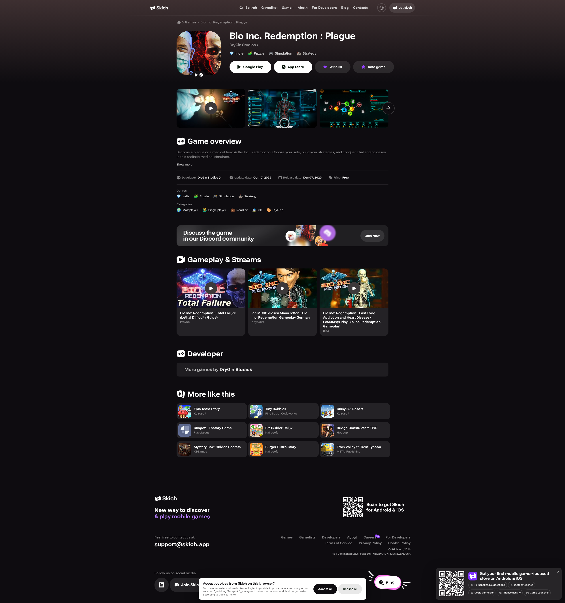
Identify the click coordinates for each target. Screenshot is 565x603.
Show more (184, 164)
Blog (345, 8)
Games (287, 8)
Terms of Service (338, 543)
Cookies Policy (227, 594)
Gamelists (269, 8)
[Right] (388, 108)
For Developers (324, 8)
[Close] (558, 572)
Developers (331, 537)
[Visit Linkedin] (161, 585)
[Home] (159, 8)
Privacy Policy (370, 543)
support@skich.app (181, 544)
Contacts (360, 8)
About (302, 8)
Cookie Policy (399, 543)
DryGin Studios (243, 45)
